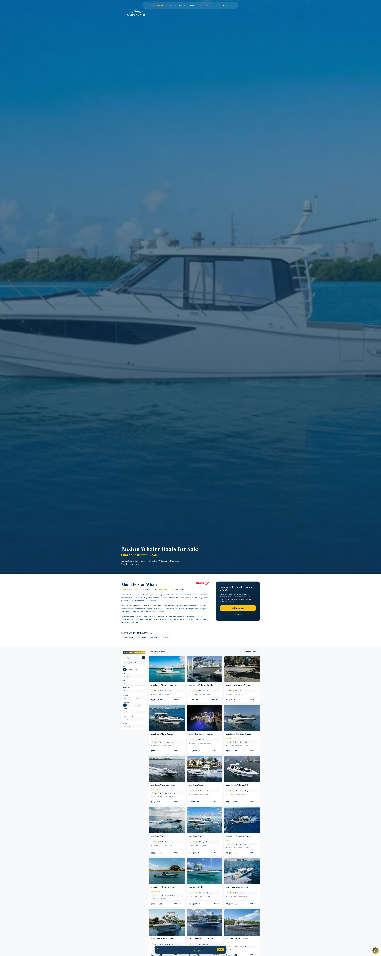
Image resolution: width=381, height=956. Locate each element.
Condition (126, 702)
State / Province (128, 716)
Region (125, 723)
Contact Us (238, 614)
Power (130, 669)
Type (124, 666)
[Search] (143, 657)
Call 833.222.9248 (238, 608)
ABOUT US (210, 5)
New (129, 705)
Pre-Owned (137, 705)
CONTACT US (226, 5)
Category (126, 673)
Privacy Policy (197, 951)
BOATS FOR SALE (156, 5)
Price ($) (125, 695)
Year (124, 680)
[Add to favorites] (181, 659)
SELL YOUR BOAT (176, 5)
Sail (136, 669)
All (124, 669)
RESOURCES (195, 5)
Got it (220, 950)
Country (125, 708)
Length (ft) (126, 687)
